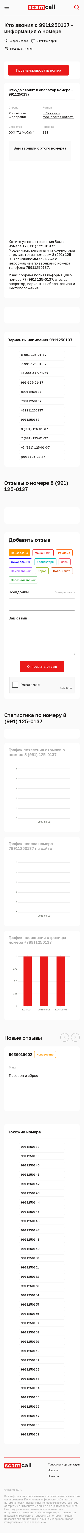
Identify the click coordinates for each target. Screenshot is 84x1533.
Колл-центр (61, 571)
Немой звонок (21, 571)
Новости (53, 1470)
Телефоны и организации (64, 1464)
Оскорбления (20, 562)
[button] (64, 1037)
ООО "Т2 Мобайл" (21, 132)
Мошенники (43, 553)
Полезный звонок (23, 580)
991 (45, 132)
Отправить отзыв (42, 666)
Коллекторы (45, 562)
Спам (64, 562)
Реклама (64, 553)
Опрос (41, 571)
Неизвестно (19, 553)
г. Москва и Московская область (58, 115)
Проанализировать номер (38, 70)
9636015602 (20, 1054)
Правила (53, 1476)
